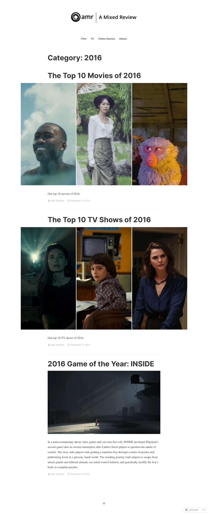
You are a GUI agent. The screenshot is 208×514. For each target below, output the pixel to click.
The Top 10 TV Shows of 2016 (99, 219)
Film (83, 38)
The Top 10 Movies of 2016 (94, 75)
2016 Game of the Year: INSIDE (101, 363)
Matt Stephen (57, 200)
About (123, 38)
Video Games (106, 38)
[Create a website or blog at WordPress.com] (104, 503)
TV (92, 38)
